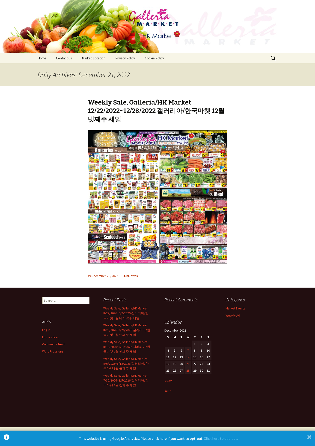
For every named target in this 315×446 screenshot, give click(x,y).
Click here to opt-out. (221, 438)
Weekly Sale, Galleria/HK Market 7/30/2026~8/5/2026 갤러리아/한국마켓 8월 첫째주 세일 (126, 380)
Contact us (64, 58)
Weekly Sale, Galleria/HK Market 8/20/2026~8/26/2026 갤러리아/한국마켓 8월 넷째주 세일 (126, 330)
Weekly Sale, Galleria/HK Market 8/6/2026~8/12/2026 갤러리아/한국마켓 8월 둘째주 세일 (126, 363)
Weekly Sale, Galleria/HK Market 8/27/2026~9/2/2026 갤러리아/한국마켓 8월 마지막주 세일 (126, 313)
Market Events (235, 308)
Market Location (93, 58)
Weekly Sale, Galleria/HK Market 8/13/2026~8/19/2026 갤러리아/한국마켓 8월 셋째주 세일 (126, 347)
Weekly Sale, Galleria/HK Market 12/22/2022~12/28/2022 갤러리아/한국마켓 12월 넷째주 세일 (156, 111)
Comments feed (53, 344)
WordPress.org (52, 351)
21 (188, 364)
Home (42, 58)
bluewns (132, 276)
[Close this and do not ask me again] (309, 438)
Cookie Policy (154, 58)
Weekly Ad (233, 315)
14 (188, 357)
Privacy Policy (125, 58)
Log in (46, 330)
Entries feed (50, 337)
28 (188, 370)
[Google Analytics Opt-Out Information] (6, 438)
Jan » (167, 390)
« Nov (168, 381)
